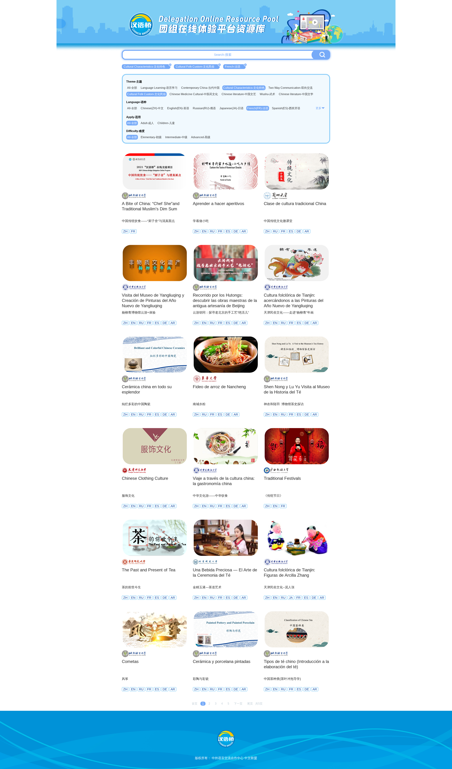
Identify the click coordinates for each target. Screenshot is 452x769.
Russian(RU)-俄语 (204, 108)
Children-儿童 (166, 123)
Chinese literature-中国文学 (296, 94)
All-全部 (132, 87)
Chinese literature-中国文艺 (239, 94)
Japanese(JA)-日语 (231, 108)
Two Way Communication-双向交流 (290, 87)
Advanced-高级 (200, 137)
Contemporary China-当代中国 (200, 87)
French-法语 (235, 66)
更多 (318, 108)
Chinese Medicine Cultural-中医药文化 (194, 94)
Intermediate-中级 (176, 137)
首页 (194, 703)
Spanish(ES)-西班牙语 (286, 108)
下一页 (238, 703)
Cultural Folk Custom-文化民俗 (198, 66)
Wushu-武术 (267, 94)
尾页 (250, 703)
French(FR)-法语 (257, 108)
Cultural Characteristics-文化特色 (147, 66)
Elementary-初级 (151, 137)
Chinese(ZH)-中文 (152, 108)
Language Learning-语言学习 (159, 87)
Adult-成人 (147, 123)
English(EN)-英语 (178, 108)
